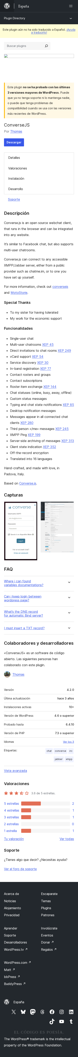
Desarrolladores (15, 942)
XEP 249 (64, 351)
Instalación (16, 178)
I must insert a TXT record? (24, 628)
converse (60, 750)
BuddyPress (15, 984)
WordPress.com (17, 963)
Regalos (49, 950)
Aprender (10, 928)
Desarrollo (15, 189)
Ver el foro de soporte (20, 869)
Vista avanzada (15, 771)
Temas (46, 901)
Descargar (14, 142)
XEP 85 (68, 405)
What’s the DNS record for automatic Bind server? (23, 613)
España (18, 1002)
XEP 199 (34, 435)
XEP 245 (62, 429)
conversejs (60, 287)
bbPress (12, 977)
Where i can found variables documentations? (23, 583)
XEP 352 (49, 447)
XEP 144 (49, 387)
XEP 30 (42, 363)
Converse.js (27, 483)
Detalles (14, 158)
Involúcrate (49, 928)
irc (70, 750)
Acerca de (11, 894)
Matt (9, 970)
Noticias (10, 901)
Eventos (47, 935)
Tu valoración (14, 839)
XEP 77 (45, 369)
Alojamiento (12, 908)
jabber (59, 759)
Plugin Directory (14, 18)
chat (49, 750)
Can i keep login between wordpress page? (22, 598)
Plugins (46, 908)
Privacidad (12, 915)
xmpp (69, 759)
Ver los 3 (68, 741)
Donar (47, 942)
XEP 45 (48, 345)
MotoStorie (19, 293)
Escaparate (49, 894)
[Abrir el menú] (71, 6)
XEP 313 (67, 441)
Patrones (47, 915)
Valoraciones (17, 168)
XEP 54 (37, 357)
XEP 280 (26, 423)
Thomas (16, 131)
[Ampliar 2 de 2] (69, 507)
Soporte (14, 199)
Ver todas (67, 839)
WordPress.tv (16, 950)
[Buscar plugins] (46, 46)
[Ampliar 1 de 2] (32, 507)
